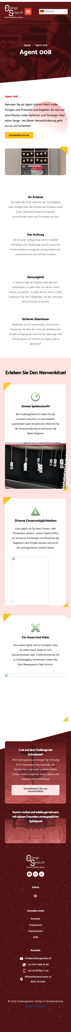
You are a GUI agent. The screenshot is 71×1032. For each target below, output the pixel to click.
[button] (28, 11)
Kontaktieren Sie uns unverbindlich (35, 790)
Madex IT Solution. (36, 1006)
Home (27, 45)
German (49, 11)
